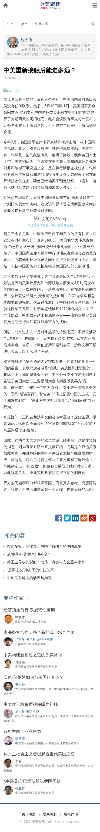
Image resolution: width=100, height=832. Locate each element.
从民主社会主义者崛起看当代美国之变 (39, 754)
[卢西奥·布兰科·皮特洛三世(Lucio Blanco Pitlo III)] (8, 641)
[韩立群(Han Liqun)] (8, 790)
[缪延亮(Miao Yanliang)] (8, 740)
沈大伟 (26, 40)
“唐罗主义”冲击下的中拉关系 (30, 570)
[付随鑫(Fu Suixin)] (8, 664)
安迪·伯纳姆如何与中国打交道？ (33, 677)
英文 (24, 24)
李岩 (18, 761)
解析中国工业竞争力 (22, 731)
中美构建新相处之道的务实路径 (32, 655)
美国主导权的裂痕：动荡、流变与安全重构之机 (46, 562)
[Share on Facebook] (58, 518)
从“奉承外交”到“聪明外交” (28, 554)
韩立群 (20, 788)
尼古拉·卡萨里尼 (27, 711)
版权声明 (70, 814)
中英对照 (41, 24)
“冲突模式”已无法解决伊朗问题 (32, 781)
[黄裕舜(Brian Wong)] (8, 686)
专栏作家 (13, 598)
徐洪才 (20, 617)
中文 (10, 24)
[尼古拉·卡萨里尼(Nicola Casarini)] (8, 713)
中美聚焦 (50, 5)
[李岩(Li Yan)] (8, 763)
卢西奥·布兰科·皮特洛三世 (34, 639)
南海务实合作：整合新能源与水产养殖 (39, 632)
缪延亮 (20, 739)
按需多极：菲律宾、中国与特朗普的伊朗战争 (44, 546)
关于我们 (29, 814)
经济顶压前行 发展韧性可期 (29, 610)
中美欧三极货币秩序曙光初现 (30, 704)
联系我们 (50, 814)
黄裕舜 (20, 684)
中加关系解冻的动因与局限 (29, 578)
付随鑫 (20, 662)
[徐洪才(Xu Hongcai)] (8, 619)
